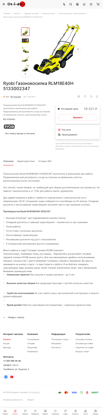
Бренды (7, 347)
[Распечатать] (79, 96)
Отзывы (31, 343)
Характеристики (26, 161)
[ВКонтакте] (6, 377)
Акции (6, 343)
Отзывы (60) (45, 161)
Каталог (7, 339)
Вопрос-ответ (82, 351)
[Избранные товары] (91, 4)
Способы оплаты (84, 339)
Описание (8, 161)
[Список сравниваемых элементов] (84, 4)
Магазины (56, 343)
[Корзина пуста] (98, 4)
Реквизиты (32, 351)
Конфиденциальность (13, 400)
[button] (25, 74)
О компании (33, 339)
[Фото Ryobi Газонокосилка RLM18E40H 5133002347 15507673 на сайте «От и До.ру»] (56, 49)
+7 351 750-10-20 (12, 361)
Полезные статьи (60, 339)
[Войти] (77, 4)
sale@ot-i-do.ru (10, 365)
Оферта (30, 400)
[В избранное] (85, 96)
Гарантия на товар (84, 347)
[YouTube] (11, 377)
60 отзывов (15, 97)
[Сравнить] (91, 96)
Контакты (56, 347)
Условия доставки (84, 343)
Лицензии (32, 347)
